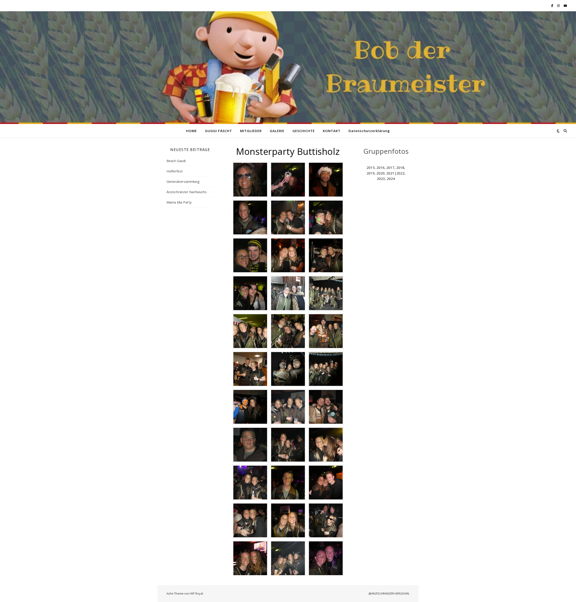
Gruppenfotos (386, 151)
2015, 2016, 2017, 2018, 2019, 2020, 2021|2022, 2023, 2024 (386, 173)
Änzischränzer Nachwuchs (186, 192)
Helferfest (174, 171)
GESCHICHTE (303, 130)
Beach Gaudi (176, 160)
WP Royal (196, 593)
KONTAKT (331, 130)
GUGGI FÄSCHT (218, 130)
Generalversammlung (183, 181)
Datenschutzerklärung (369, 130)
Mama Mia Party (179, 202)
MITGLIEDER (251, 130)
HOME (191, 130)
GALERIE (277, 130)
